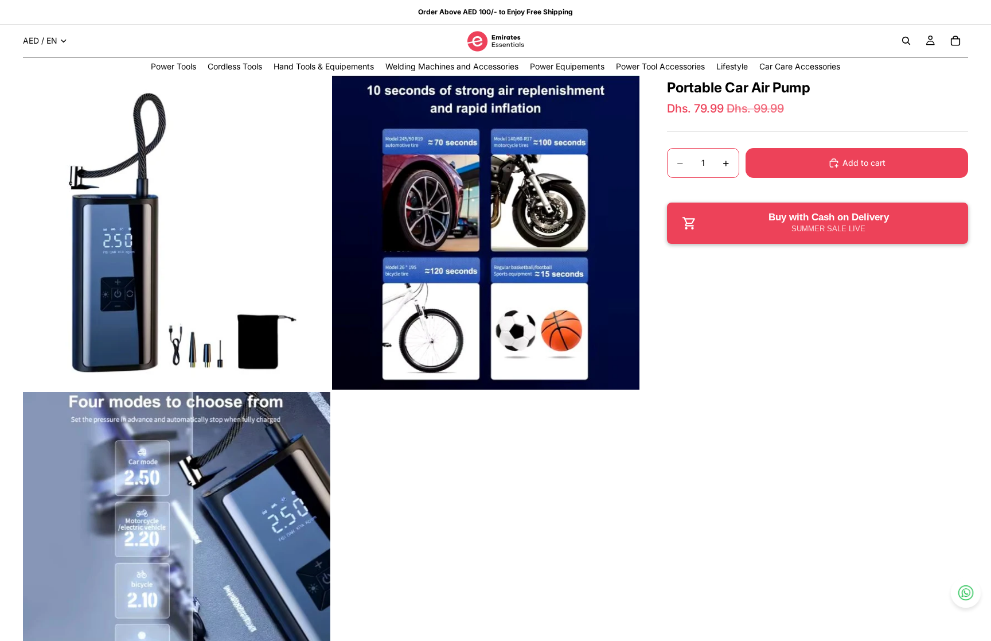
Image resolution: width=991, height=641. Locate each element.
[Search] (906, 40)
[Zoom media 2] (485, 232)
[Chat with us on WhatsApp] (965, 592)
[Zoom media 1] (176, 232)
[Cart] (955, 40)
